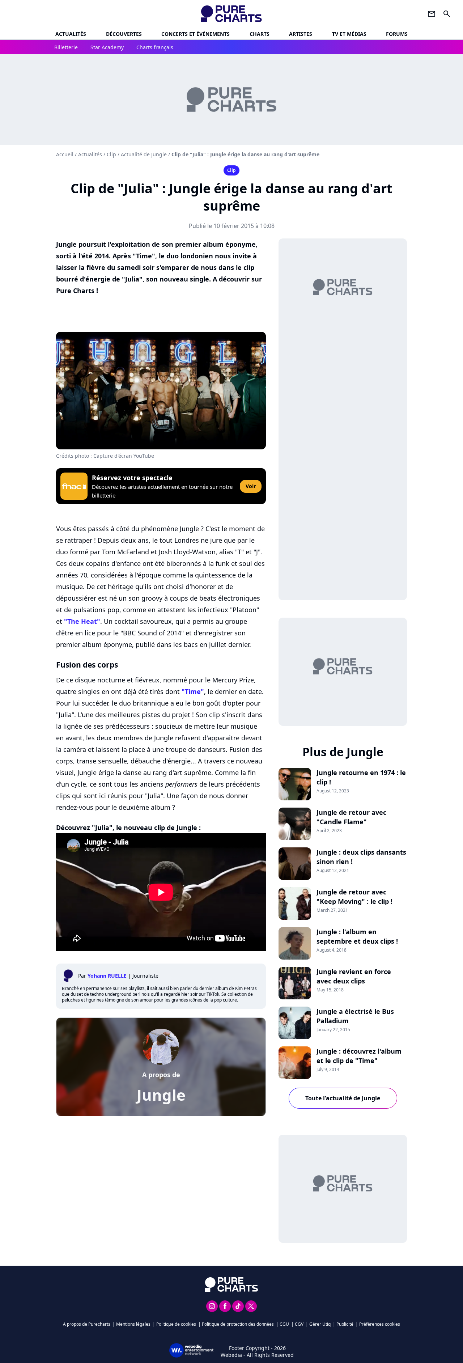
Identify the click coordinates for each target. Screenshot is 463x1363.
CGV (299, 1324)
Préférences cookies (379, 1324)
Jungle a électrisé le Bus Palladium (355, 1016)
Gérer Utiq (320, 1324)
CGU (284, 1324)
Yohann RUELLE (107, 975)
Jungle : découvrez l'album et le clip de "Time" (359, 1056)
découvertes (124, 33)
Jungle (161, 1094)
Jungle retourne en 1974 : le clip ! (361, 777)
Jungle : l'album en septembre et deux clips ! (357, 936)
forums (397, 33)
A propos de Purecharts (86, 1324)
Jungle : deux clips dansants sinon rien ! (361, 857)
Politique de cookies (176, 1324)
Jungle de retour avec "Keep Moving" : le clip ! (354, 897)
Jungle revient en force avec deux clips (354, 976)
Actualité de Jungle (144, 154)
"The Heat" (82, 621)
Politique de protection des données (238, 1324)
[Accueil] (231, 13)
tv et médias (349, 33)
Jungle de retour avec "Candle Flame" (351, 817)
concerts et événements (195, 33)
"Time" (193, 691)
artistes (300, 33)
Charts (259, 33)
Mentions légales (133, 1324)
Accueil (64, 154)
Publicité (344, 1324)
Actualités (70, 33)
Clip (111, 154)
